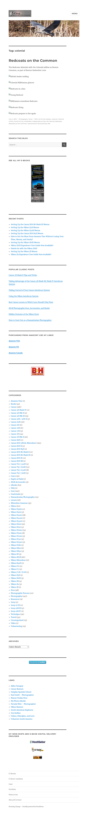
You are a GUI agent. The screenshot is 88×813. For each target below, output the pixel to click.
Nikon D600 (16, 524)
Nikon (13, 506)
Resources (15, 599)
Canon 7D (15, 434)
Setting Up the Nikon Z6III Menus (25, 242)
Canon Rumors (17, 689)
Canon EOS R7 (17, 458)
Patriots (52, 121)
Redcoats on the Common (33, 60)
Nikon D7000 (16, 530)
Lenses (14, 500)
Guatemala (15, 494)
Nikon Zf (14, 587)
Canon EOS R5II (17, 449)
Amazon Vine (16, 401)
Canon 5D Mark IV (18, 410)
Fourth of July (19, 121)
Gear (13, 491)
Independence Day (39, 121)
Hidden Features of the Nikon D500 (24, 314)
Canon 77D (15, 431)
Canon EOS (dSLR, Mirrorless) (23, 443)
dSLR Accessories (18, 482)
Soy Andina (15, 713)
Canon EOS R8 (17, 461)
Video (13, 623)
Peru (13, 590)
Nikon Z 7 (15, 569)
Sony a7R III (16, 608)
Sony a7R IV (16, 611)
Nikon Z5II (15, 575)
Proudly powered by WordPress (33, 807)
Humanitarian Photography (22, 497)
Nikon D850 (16, 551)
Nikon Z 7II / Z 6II (18, 572)
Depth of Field (17, 479)
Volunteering (16, 626)
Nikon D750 (16, 539)
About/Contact (15, 800)
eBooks (14, 485)
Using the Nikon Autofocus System (23, 296)
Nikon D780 (16, 545)
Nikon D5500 (16, 521)
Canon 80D (15, 440)
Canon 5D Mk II (17, 413)
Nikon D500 (16, 512)
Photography (23, 119)
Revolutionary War (43, 123)
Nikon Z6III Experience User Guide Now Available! (32, 245)
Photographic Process (20, 593)
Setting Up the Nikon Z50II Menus (25, 230)
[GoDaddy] (38, 750)
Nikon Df (14, 554)
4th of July (42, 119)
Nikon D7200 (16, 536)
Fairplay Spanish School (21, 692)
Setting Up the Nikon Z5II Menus (25, 227)
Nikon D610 (16, 527)
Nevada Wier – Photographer (23, 704)
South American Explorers (22, 710)
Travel (30, 119)
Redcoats (58, 121)
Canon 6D (15, 425)
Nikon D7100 (16, 533)
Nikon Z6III (16, 578)
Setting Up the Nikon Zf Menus (24, 251)
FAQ (12, 488)
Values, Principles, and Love (22, 716)
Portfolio (12, 789)
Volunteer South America (21, 719)
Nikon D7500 (16, 542)
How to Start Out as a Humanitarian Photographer (30, 320)
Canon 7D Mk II (17, 437)
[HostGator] (38, 741)
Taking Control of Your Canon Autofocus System (29, 290)
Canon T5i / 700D (18, 473)
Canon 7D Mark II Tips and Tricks (23, 275)
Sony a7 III (15, 605)
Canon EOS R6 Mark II (20, 452)
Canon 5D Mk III (18, 416)
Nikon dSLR (16, 557)
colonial (54, 119)
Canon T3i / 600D (18, 467)
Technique (15, 614)
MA (47, 121)
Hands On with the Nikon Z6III (24, 248)
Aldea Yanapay (17, 686)
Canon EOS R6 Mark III (20, 455)
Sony (13, 602)
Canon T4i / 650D (18, 470)
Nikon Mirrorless (18, 560)
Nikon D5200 (16, 518)
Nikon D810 (16, 548)
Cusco (13, 476)
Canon (13, 407)
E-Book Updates (16, 779)
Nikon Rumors (17, 707)
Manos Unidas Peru (19, 698)
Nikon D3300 (16, 509)
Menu (75, 14)
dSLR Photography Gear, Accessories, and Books (29, 308)
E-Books (12, 774)
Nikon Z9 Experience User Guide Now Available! (31, 254)
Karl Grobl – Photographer (22, 695)
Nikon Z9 (15, 584)
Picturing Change (14, 807)
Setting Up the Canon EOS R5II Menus (27, 233)
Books (13, 404)
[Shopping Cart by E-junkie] (38, 757)
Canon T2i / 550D (18, 464)
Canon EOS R (16, 446)
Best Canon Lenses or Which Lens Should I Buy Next (31, 302)
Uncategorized (17, 620)
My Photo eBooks (18, 701)
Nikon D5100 (16, 515)
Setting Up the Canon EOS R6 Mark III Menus (30, 224)
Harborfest (28, 121)
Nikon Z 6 (15, 566)
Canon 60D (15, 422)
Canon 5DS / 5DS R (19, 419)
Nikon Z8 (15, 581)
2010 (36, 119)
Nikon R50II (16, 563)
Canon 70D (15, 428)
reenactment (32, 123)
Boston (48, 119)
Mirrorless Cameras (19, 503)
